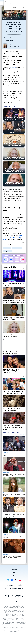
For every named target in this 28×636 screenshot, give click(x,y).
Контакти (14, 573)
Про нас (14, 569)
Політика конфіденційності (14, 588)
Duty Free (11, 53)
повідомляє (12, 67)
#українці (7, 251)
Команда (14, 576)
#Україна (7, 248)
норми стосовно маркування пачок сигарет (13, 237)
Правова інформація (14, 585)
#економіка (17, 248)
